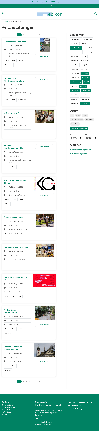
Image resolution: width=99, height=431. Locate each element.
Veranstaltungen (16, 21)
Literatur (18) (84, 69)
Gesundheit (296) (89, 52)
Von (71, 134)
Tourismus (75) (85, 99)
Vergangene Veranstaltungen (79, 128)
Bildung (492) (74, 43)
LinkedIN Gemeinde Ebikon (80, 403)
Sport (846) (74, 95)
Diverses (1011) (87, 48)
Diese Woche (89, 119)
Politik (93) (83, 86)
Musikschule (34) (76, 82)
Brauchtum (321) (75, 48)
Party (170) (74, 86)
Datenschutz (39, 424)
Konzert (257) (85, 60)
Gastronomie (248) (76, 52)
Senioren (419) (86, 90)
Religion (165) (75, 90)
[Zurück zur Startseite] (49, 13)
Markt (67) (85, 73)
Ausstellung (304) (76, 39)
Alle (72, 115)
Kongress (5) (74, 60)
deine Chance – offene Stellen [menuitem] (50, 6)
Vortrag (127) (84, 103)
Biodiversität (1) (86, 43)
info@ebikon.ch (7, 412)
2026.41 (49, 422)
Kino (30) (83, 56)
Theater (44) (74, 99)
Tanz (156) (83, 95)
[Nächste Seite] (39, 34)
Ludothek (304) (75, 73)
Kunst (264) (84, 65)
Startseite (5, 21)
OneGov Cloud (40, 422)
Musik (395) (85, 77)
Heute (78, 115)
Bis (86, 134)
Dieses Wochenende (77, 119)
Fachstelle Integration (77, 409)
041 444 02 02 (6, 414)
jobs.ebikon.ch (74, 406)
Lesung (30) (74, 69)
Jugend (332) (74, 56)
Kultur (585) (74, 65)
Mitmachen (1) (75, 77)
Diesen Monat (75, 124)
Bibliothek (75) (88, 39)
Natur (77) (86, 82)
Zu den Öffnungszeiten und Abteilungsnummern (49, 2)
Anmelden (47, 424)
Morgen (85, 115)
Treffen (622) (74, 103)
